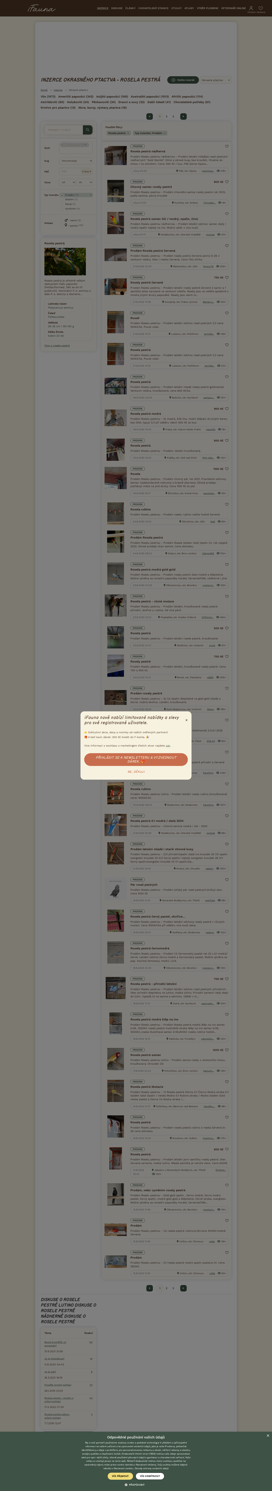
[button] (136, 1484)
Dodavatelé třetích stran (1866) (139, 1453)
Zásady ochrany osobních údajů (152, 1468)
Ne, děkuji (136, 771)
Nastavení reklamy (146, 1464)
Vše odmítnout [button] (150, 1476)
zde (168, 745)
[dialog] (136, 1461)
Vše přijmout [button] (120, 1476)
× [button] (267, 1435)
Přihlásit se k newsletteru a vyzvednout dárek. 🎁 (136, 759)
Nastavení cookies (123, 1468)
